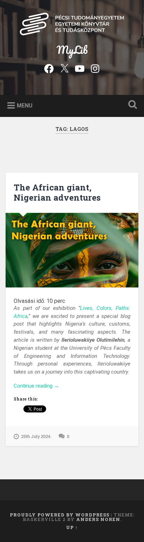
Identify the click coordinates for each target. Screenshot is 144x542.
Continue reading (47, 386)
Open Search (131, 105)
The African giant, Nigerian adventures (57, 192)
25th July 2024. (36, 436)
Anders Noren (98, 519)
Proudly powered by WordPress (59, 514)
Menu (25, 105)
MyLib (72, 49)
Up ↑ (72, 527)
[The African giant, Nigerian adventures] (72, 250)
